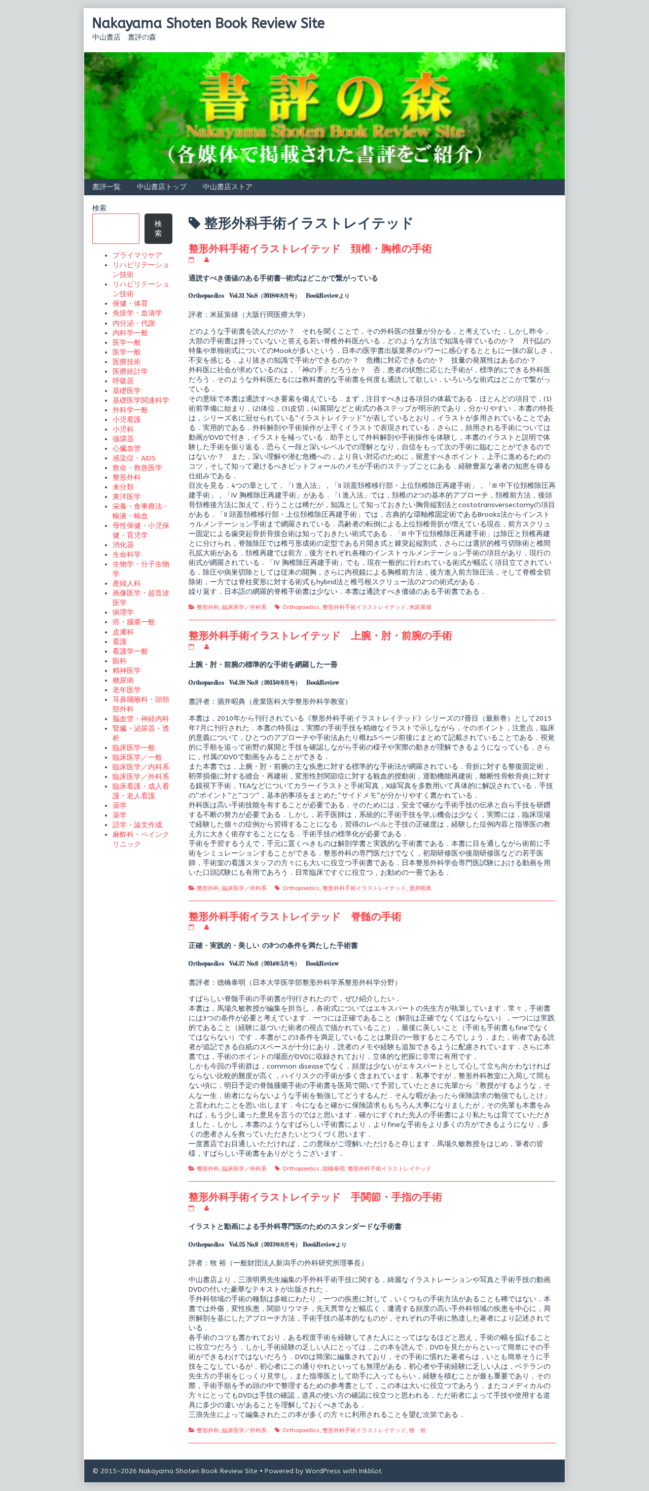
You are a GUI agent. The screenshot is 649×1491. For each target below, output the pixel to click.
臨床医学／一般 (137, 757)
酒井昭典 (420, 888)
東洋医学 (127, 496)
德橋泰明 (333, 1168)
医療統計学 (130, 371)
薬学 (120, 805)
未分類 (123, 487)
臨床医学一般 (134, 747)
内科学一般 (130, 333)
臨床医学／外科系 (244, 607)
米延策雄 (420, 607)
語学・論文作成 (137, 825)
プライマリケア (137, 255)
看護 (120, 641)
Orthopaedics (300, 607)
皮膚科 (123, 632)
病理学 (123, 612)
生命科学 (127, 554)
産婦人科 (127, 583)
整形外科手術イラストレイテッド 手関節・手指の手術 (315, 1196)
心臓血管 (127, 448)
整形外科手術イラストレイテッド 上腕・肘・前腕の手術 (320, 635)
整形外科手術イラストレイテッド (364, 607)
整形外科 (208, 607)
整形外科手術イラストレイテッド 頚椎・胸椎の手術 (310, 248)
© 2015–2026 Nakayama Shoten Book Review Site (175, 1471)
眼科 (120, 661)
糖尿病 (123, 680)
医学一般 (127, 342)
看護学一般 (130, 651)
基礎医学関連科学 (141, 400)
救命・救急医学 (137, 468)
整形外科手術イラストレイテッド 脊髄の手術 (295, 916)
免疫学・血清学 (137, 313)
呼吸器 (123, 381)
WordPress (323, 1471)
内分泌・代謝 (134, 323)
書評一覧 (106, 187)
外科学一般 (130, 410)
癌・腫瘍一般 (134, 622)
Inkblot (370, 1471)
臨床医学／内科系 (141, 767)
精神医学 (127, 670)
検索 (99, 208)
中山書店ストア (228, 187)
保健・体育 (130, 303)
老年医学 (127, 690)
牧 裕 (417, 1430)
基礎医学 (127, 390)
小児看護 (127, 419)
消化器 (123, 545)
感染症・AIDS (134, 458)
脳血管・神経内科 (141, 719)
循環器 (123, 439)
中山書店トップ (162, 187)
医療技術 (127, 362)
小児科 (123, 429)
